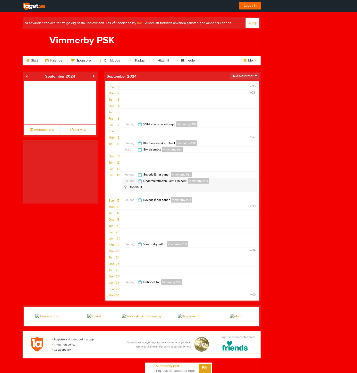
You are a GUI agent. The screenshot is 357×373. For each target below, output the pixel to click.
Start (34, 60)
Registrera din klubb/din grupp (74, 339)
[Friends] (235, 346)
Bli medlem (188, 60)
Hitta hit (163, 60)
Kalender (56, 60)
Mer (251, 60)
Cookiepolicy (62, 350)
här (139, 23)
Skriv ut (80, 130)
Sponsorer (83, 60)
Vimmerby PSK (186, 124)
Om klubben (112, 60)
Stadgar (139, 60)
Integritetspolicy (64, 344)
